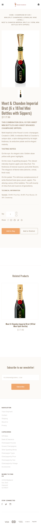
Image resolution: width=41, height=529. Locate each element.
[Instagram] (10, 504)
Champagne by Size (8, 460)
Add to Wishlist (29, 231)
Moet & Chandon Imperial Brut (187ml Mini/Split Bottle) (20, 325)
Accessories (6, 467)
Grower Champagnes (9, 446)
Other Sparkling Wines (9, 450)
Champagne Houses (9, 443)
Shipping (5, 418)
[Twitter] (6, 504)
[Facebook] (2, 504)
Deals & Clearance (8, 439)
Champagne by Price (9, 456)
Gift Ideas (5, 436)
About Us (5, 422)
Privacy (4, 425)
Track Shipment (7, 412)
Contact (4, 415)
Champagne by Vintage (9, 463)
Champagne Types (8, 453)
